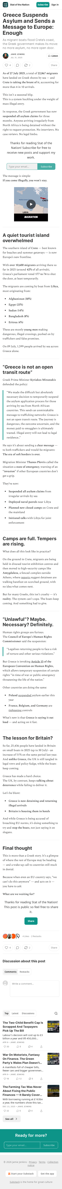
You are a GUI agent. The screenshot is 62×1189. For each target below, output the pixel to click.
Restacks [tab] (24, 971)
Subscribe (43, 4)
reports (26, 577)
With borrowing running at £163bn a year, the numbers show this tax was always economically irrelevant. (23, 1101)
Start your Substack (22, 1173)
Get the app (47, 1173)
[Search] (56, 1013)
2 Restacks (36, 936)
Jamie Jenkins (18, 54)
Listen (54, 55)
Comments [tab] (10, 971)
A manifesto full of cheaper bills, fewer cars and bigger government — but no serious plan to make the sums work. (22, 1068)
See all (9, 1118)
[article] (31, 1035)
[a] (31, 204)
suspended (25, 695)
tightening (15, 710)
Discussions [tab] (28, 1013)
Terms (42, 1162)
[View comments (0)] (17, 65)
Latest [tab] (15, 1013)
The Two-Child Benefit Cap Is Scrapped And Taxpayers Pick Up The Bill (23, 1026)
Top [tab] (6, 1013)
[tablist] (17, 971)
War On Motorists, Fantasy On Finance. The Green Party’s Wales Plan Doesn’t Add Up (21, 1059)
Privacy (33, 1162)
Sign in (55, 4)
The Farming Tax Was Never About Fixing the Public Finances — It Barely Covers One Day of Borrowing (22, 1091)
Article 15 (37, 661)
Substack (15, 1182)
